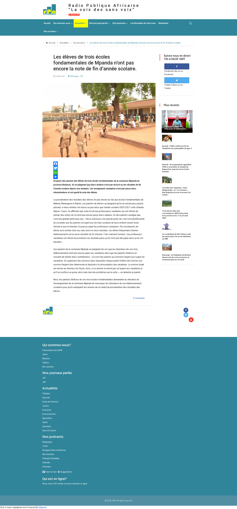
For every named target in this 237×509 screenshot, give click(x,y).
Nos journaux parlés (98, 23)
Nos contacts (48, 367)
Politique (46, 393)
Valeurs (45, 363)
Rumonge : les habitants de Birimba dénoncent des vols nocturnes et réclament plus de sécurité (176, 257)
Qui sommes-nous (61, 23)
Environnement (49, 414)
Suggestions (66, 472)
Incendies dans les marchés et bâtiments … (176, 127)
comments (140, 298)
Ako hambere (48, 454)
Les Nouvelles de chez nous (143, 23)
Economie (46, 410)
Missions (46, 358)
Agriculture (47, 418)
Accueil (47, 23)
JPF (44, 378)
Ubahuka (46, 462)
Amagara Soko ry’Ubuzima (54, 450)
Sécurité (46, 397)
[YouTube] (192, 320)
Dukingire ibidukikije (50, 458)
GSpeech (43, 507)
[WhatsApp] (99, 172)
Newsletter (163, 23)
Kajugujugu (47, 442)
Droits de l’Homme (50, 402)
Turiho (45, 446)
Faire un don (92, 331)
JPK (44, 382)
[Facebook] (186, 310)
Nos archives (50, 31)
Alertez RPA (75, 15)
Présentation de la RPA (52, 350)
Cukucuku (46, 467)
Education (46, 426)
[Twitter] (99, 168)
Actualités (79, 23)
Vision (45, 354)
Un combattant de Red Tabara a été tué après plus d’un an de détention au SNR (176, 236)
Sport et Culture (49, 430)
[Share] (99, 177)
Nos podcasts (119, 23)
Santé (45, 422)
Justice (45, 406)
